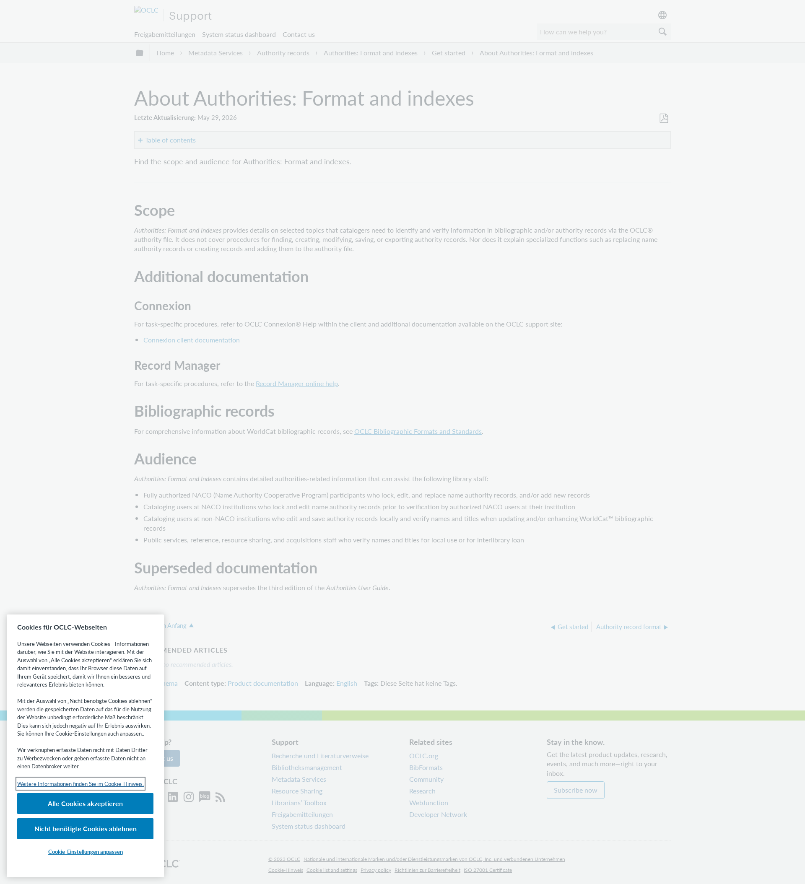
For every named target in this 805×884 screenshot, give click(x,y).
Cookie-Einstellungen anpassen (85, 851)
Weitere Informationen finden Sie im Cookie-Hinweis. (80, 784)
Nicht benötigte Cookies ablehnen (85, 828)
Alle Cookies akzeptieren (85, 803)
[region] (85, 745)
